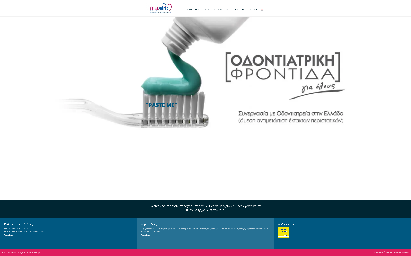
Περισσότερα (8, 235)
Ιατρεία (228, 9)
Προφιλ (197, 9)
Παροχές (207, 9)
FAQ (243, 9)
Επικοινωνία (253, 9)
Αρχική (189, 9)
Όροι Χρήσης (36, 253)
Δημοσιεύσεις (218, 9)
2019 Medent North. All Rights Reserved (17, 253)
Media (237, 9)
